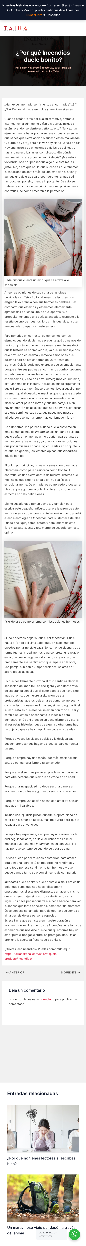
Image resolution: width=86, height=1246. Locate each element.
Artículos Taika (50, 71)
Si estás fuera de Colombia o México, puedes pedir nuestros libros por (43, 10)
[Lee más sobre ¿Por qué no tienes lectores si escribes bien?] (43, 1129)
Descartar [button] (53, 15)
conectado (47, 999)
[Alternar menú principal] (78, 28)
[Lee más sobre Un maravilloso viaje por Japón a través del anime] (43, 1198)
